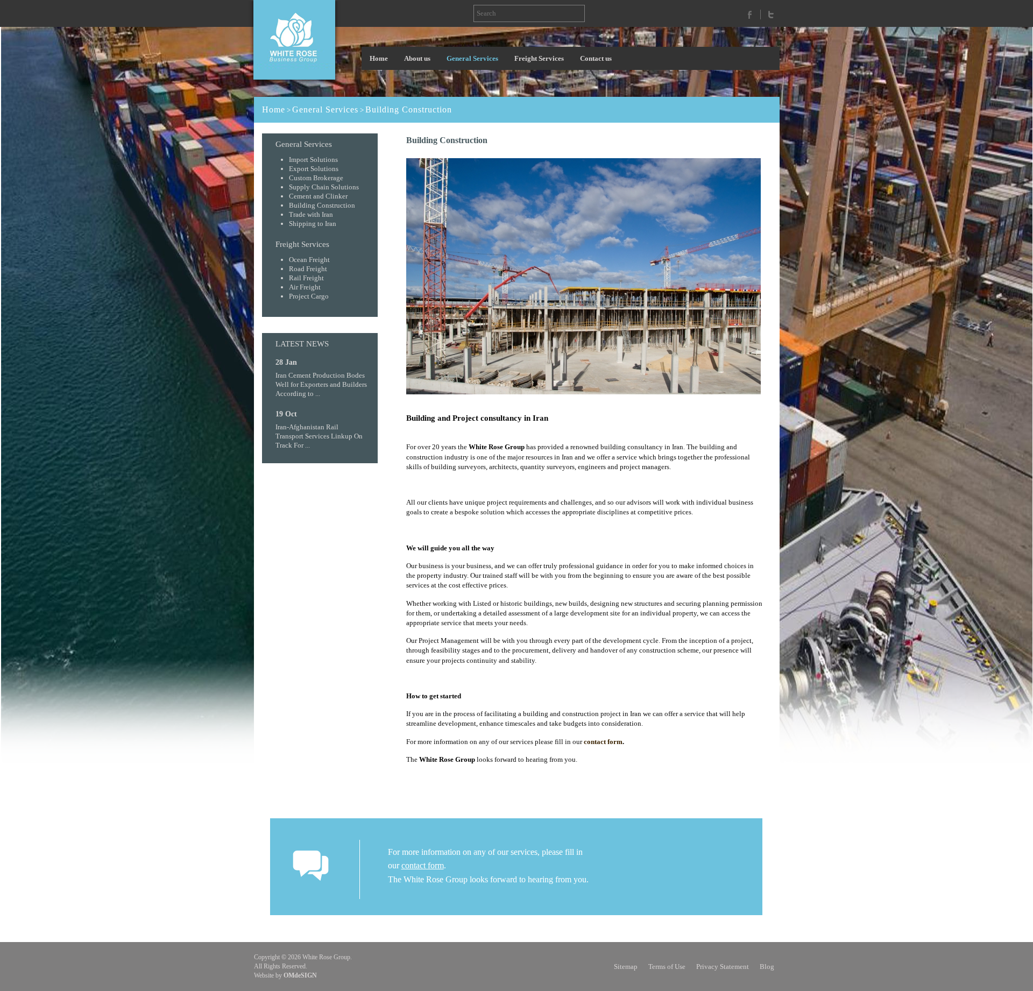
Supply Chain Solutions (324, 187)
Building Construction (408, 109)
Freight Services (539, 58)
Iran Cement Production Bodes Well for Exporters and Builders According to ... (321, 384)
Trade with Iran (311, 214)
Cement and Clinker (318, 196)
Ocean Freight (309, 260)
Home (379, 58)
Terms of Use (666, 966)
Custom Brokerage (316, 178)
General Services (472, 58)
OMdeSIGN (300, 975)
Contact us (596, 58)
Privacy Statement (722, 966)
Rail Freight (306, 278)
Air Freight (305, 287)
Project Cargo (309, 296)
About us (417, 58)
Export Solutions (313, 169)
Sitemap (626, 966)
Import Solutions (313, 159)
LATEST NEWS (302, 343)
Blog (767, 966)
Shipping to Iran (312, 224)
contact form (603, 742)
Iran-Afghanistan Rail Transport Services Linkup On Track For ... (319, 436)
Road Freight (308, 269)
